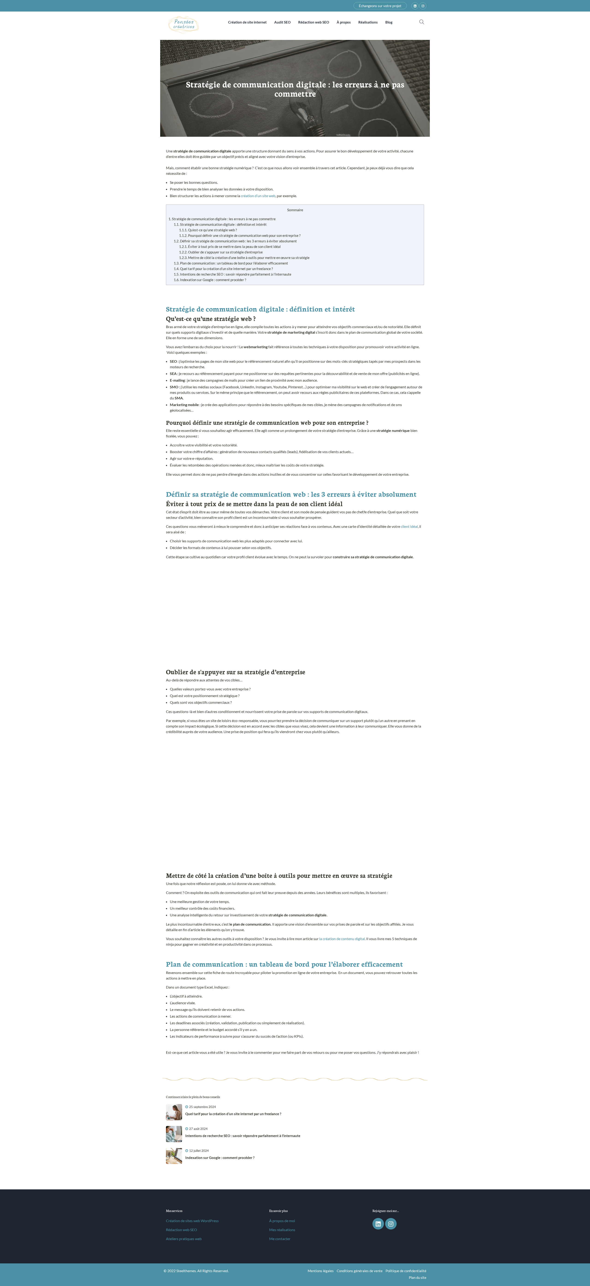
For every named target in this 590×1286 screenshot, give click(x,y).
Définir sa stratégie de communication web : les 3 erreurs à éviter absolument (235, 241)
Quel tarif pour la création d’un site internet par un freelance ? (223, 269)
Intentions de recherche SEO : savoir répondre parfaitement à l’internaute (232, 274)
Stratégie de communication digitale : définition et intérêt (220, 224)
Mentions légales (321, 1271)
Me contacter (279, 1238)
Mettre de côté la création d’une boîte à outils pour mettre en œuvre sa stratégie (244, 257)
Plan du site (417, 1277)
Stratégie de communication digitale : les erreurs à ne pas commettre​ (222, 219)
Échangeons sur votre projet (380, 6)
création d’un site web (258, 195)
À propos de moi (282, 1220)
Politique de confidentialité (406, 1271)
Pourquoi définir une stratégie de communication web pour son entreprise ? (240, 235)
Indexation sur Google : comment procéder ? (210, 280)
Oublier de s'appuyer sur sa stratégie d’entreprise (221, 252)
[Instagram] (391, 1224)
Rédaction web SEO (181, 1229)
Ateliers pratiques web (184, 1238)
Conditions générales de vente (360, 1271)
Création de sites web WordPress (192, 1220)
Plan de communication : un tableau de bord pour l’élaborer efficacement (231, 263)
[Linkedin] (378, 1224)
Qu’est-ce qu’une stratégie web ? (208, 230)
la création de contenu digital (342, 938)
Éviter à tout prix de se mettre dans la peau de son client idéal (230, 246)
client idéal (409, 526)
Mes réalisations (282, 1229)
